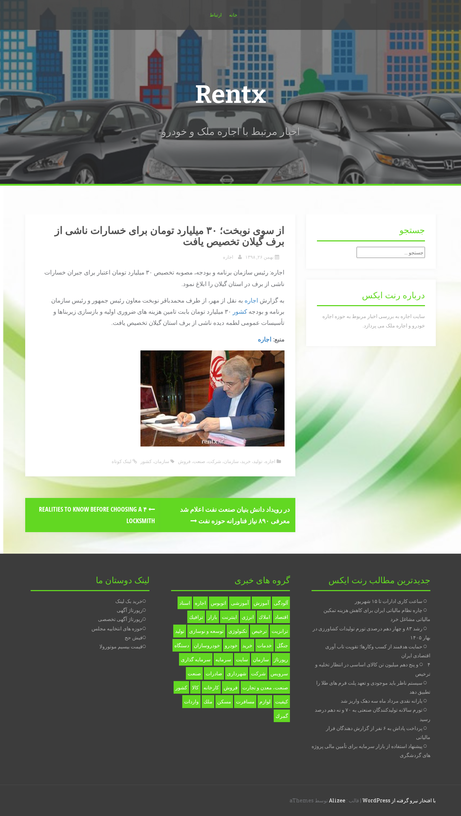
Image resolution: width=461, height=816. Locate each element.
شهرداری (236, 673)
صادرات (214, 673)
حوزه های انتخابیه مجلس (117, 628)
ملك (207, 701)
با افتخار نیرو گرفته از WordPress (399, 800)
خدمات (264, 645)
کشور (240, 311)
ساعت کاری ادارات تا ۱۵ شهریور (388, 601)
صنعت (199, 461)
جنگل (282, 645)
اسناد (184, 602)
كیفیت (281, 701)
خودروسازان (207, 645)
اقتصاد (281, 616)
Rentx (230, 95)
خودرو (231, 645)
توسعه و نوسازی (206, 630)
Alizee (337, 800)
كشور (146, 461)
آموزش (261, 602)
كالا (195, 687)
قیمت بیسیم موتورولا (121, 646)
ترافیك (196, 616)
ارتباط (216, 15)
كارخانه (211, 687)
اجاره (228, 257)
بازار (212, 616)
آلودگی (281, 602)
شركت (258, 673)
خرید (246, 461)
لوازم (264, 701)
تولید (258, 461)
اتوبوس (218, 602)
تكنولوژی (237, 630)
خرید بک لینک (129, 601)
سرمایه (223, 659)
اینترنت (229, 616)
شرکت (214, 461)
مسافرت (245, 701)
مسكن (224, 701)
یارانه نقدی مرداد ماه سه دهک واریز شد (381, 700)
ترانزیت (280, 630)
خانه (233, 15)
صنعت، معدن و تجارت (265, 687)
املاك (264, 616)
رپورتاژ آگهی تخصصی (120, 619)
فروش (184, 461)
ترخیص (259, 630)
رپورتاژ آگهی (130, 610)
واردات (191, 701)
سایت (242, 659)
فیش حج (134, 637)
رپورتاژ (281, 659)
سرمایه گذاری (196, 659)
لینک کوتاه (122, 461)
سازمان (231, 461)
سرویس (279, 673)
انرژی (248, 616)
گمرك (282, 715)
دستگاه (181, 645)
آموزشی (240, 602)
